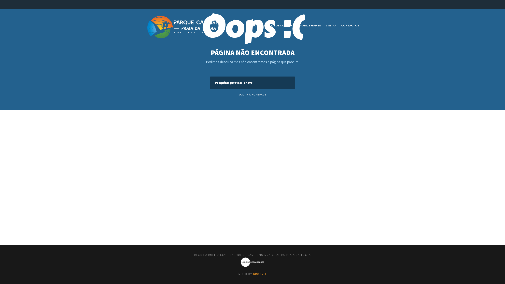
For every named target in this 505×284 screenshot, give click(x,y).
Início (254, 25)
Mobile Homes (310, 25)
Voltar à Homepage (252, 94)
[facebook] (350, 4)
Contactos (350, 25)
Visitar (331, 25)
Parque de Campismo (279, 25)
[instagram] (358, 4)
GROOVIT (260, 274)
